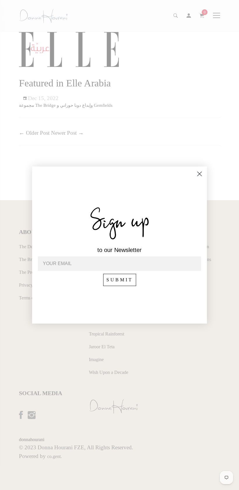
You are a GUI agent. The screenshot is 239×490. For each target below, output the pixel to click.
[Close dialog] (199, 174)
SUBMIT (119, 279)
